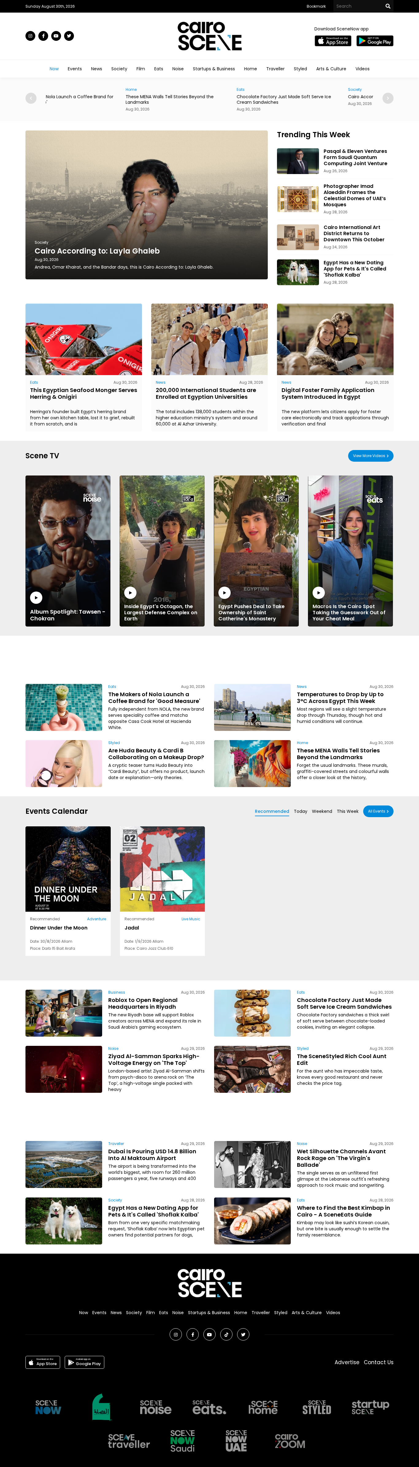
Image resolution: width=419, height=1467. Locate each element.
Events (75, 69)
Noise (178, 69)
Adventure (96, 919)
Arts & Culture (331, 69)
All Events (376, 811)
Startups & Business (214, 69)
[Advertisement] (209, 659)
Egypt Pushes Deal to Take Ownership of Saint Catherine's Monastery (251, 612)
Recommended (272, 811)
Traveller (275, 69)
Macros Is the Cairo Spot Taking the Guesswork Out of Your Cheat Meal (349, 612)
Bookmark (316, 6)
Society (119, 69)
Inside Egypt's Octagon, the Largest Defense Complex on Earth (160, 612)
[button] (388, 98)
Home (250, 69)
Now (54, 69)
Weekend (322, 811)
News (96, 69)
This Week (348, 811)
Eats (158, 69)
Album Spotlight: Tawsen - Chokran (68, 615)
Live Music (191, 919)
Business (116, 992)
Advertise (347, 1362)
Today (300, 811)
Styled (300, 69)
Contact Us (379, 1362)
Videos (363, 69)
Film (140, 69)
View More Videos (369, 455)
